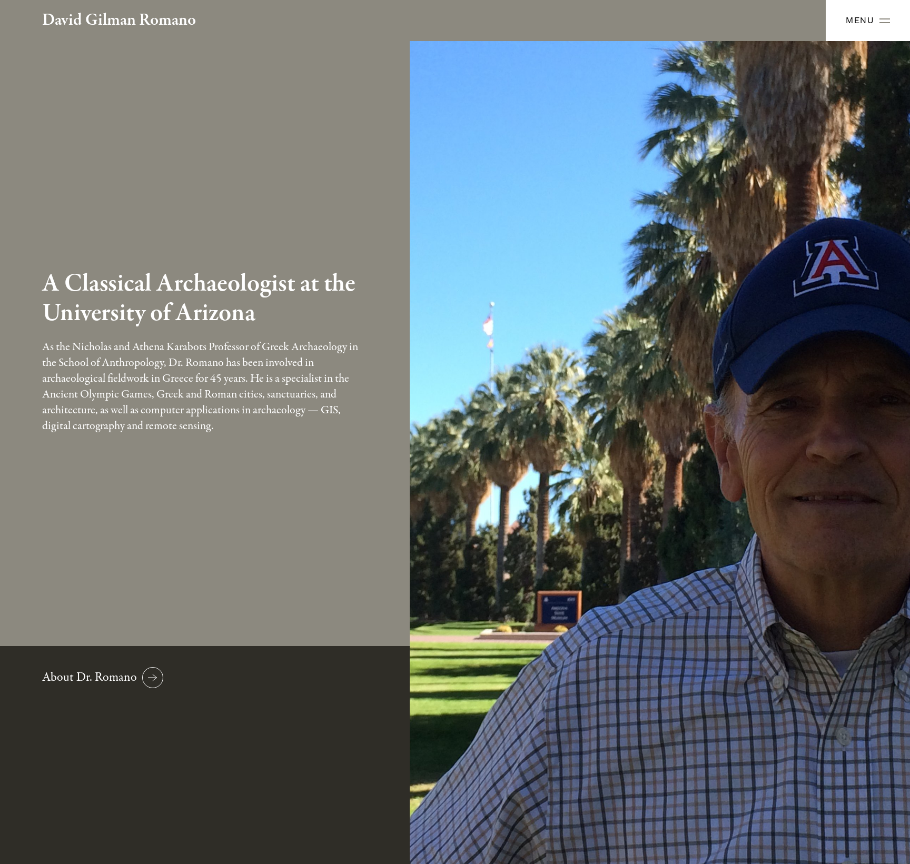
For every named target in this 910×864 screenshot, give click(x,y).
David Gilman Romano (119, 20)
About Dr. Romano (89, 677)
